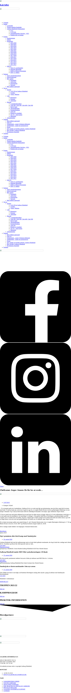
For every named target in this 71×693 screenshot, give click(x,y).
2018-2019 (13, 54)
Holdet (5, 24)
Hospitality (13, 80)
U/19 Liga (13, 32)
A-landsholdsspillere (16, 104)
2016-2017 (13, 57)
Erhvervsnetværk (11, 77)
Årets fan (12, 111)
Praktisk (5, 119)
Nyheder (5, 22)
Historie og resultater (16, 113)
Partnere (5, 74)
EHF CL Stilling (14, 72)
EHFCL (9, 66)
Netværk (12, 85)
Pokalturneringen (4, 547)
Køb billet (4, 5)
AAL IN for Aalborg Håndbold (19, 91)
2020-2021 (13, 50)
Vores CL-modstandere (16, 68)
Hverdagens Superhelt (13, 132)
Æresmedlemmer (15, 108)
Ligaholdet (10, 25)
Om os (5, 88)
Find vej (9, 122)
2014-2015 (13, 60)
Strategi (9, 89)
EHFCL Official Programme (18, 71)
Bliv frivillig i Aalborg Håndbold (16, 130)
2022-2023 (13, 47)
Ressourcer (13, 97)
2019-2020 (13, 52)
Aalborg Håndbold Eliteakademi (16, 29)
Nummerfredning (15, 110)
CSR (8, 96)
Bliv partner (10, 79)
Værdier (12, 93)
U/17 (11, 30)
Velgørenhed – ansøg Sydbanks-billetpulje (18, 124)
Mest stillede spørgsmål (13, 86)
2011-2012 (13, 65)
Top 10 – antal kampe (16, 114)
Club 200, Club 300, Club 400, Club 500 (21, 105)
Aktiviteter (13, 100)
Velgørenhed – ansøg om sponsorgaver (17, 125)
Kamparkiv (10, 41)
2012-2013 (13, 63)
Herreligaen (3, 531)
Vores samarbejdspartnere (14, 75)
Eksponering (13, 83)
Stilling (9, 40)
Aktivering (13, 82)
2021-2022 (13, 49)
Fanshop (5, 133)
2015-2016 (13, 58)
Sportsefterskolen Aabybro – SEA (19, 33)
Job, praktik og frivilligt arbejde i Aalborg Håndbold (21, 129)
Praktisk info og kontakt (16, 35)
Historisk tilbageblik (15, 69)
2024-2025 (13, 44)
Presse (8, 127)
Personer (12, 99)
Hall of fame (13, 107)
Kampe (5, 36)
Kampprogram (11, 38)
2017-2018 (13, 55)
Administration (11, 118)
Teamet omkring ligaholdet (14, 27)
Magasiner (13, 116)
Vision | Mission (14, 94)
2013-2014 (13, 61)
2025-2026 (13, 43)
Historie (9, 102)
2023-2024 (13, 46)
